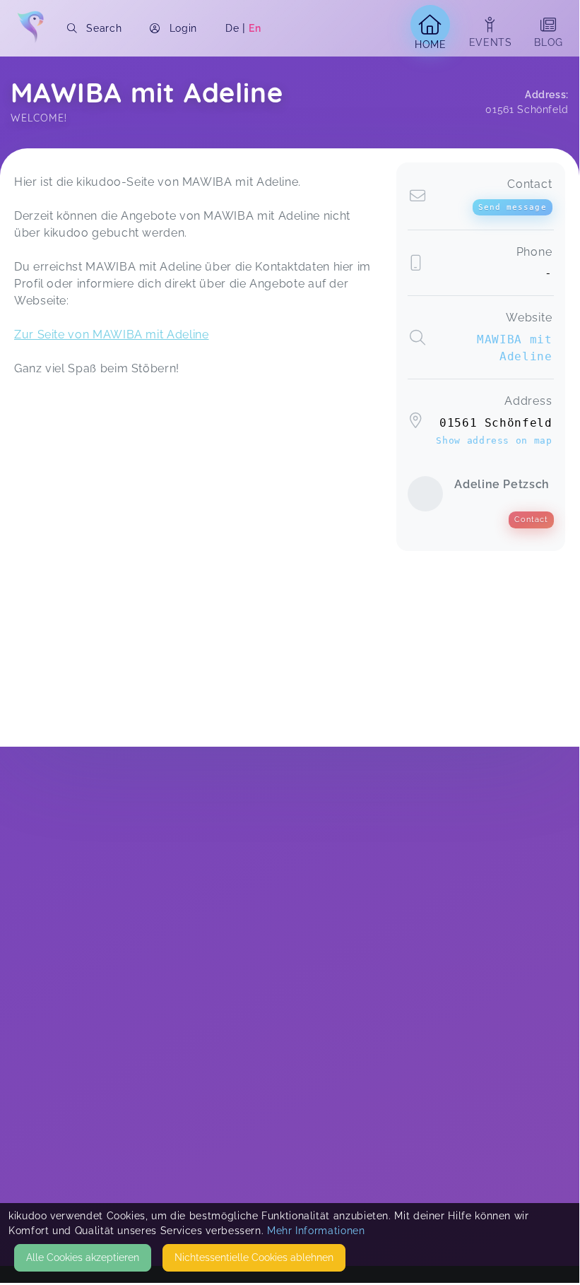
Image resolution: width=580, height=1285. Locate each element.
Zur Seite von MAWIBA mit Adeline (111, 334)
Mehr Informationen (316, 1230)
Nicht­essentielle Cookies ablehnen (253, 1257)
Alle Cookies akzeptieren (82, 1257)
